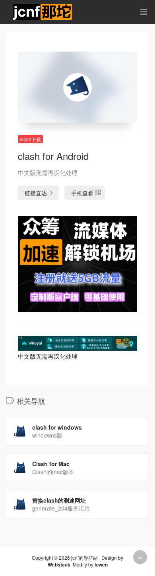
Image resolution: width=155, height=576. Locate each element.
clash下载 (30, 139)
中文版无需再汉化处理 (48, 356)
